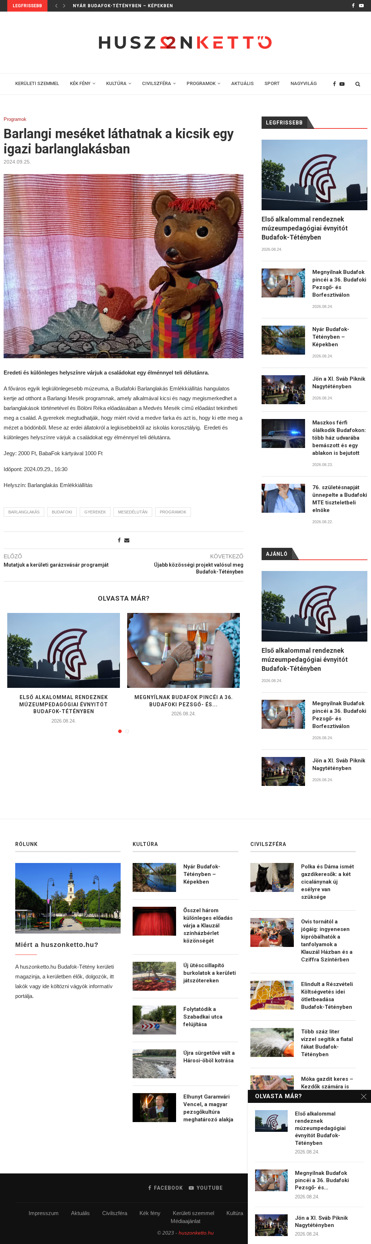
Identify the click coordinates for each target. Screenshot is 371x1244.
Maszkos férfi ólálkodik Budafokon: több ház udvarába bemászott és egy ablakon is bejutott (339, 437)
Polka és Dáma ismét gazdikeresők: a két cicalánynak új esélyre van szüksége (327, 881)
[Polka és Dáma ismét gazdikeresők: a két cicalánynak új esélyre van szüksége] (272, 877)
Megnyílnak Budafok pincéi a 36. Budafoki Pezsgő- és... (322, 1180)
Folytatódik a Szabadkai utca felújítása (202, 1017)
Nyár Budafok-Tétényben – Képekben (330, 337)
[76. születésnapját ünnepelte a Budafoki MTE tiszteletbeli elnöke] (283, 498)
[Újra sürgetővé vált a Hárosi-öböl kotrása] (154, 1063)
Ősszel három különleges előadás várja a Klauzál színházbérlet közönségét (208, 925)
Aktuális (80, 1213)
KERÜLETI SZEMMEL (37, 83)
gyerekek (95, 512)
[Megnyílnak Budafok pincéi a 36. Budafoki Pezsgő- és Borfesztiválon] (183, 650)
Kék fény (150, 1213)
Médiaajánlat (185, 1221)
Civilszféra (114, 1213)
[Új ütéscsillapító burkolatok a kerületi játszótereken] (154, 976)
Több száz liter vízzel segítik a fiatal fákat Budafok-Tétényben (327, 1043)
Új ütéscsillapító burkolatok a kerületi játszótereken (209, 973)
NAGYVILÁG (304, 83)
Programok (15, 119)
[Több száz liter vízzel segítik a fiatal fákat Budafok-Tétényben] (272, 1042)
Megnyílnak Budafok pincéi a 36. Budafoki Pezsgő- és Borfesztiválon (339, 283)
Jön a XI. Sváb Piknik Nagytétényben (123, 5)
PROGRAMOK (201, 83)
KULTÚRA (116, 83)
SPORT (272, 83)
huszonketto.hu (196, 1233)
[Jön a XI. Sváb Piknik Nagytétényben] (283, 389)
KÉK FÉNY (80, 83)
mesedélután (132, 512)
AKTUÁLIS (242, 83)
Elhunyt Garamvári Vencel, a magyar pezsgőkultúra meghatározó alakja (208, 1108)
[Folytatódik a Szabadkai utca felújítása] (154, 1020)
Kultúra (234, 1213)
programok (173, 512)
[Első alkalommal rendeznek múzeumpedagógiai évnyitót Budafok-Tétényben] (63, 650)
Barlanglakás (23, 512)
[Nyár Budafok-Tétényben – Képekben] (283, 340)
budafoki (62, 512)
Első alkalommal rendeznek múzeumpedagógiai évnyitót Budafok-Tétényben (63, 704)
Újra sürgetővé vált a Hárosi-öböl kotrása (209, 1057)
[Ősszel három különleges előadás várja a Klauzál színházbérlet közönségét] (154, 921)
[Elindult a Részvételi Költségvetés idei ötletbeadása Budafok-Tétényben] (272, 995)
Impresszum (44, 1213)
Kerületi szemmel (193, 1213)
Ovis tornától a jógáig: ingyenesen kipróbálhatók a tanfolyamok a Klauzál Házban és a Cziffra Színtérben (327, 940)
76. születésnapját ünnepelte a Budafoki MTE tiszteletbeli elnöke (339, 498)
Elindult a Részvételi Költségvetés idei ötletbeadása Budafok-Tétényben (327, 995)
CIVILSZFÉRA (156, 83)
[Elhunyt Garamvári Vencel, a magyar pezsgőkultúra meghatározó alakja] (154, 1107)
